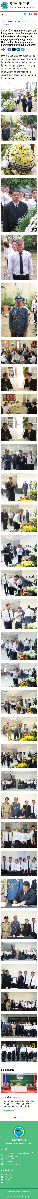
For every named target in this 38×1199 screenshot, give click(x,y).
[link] (19, 1094)
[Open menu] (2, 14)
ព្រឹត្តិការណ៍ (6, 25)
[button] (9, 49)
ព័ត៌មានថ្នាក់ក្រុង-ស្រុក (14, 21)
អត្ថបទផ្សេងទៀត (7, 1070)
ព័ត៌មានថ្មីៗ (25, 21)
